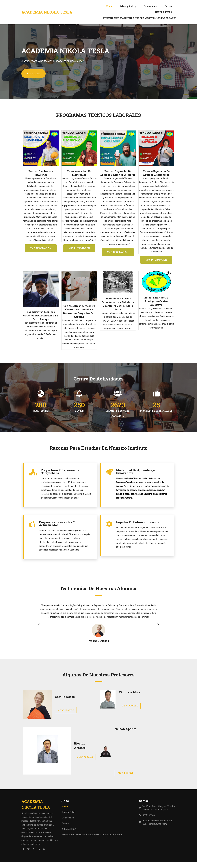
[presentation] (39, 624)
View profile (66, 710)
